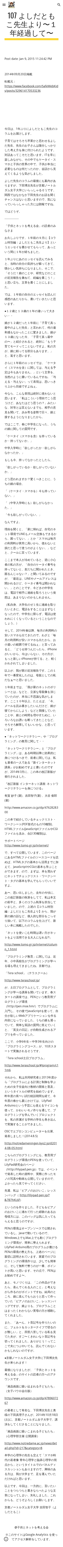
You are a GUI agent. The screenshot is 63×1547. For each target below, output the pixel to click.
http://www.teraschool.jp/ (22, 980)
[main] (31, 25)
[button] (4, 4)
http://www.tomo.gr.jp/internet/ (27, 845)
